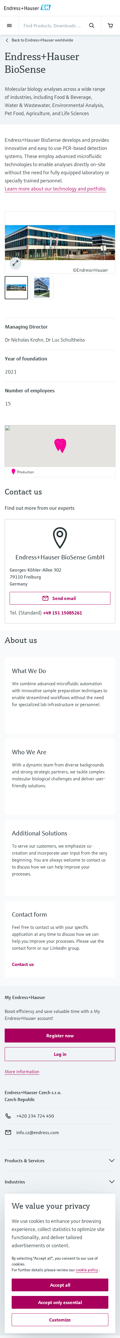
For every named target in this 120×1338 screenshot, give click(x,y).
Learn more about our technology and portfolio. (55, 188)
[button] (62, 447)
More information (22, 1071)
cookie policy (87, 1269)
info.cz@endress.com (37, 1132)
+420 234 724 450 (35, 1116)
